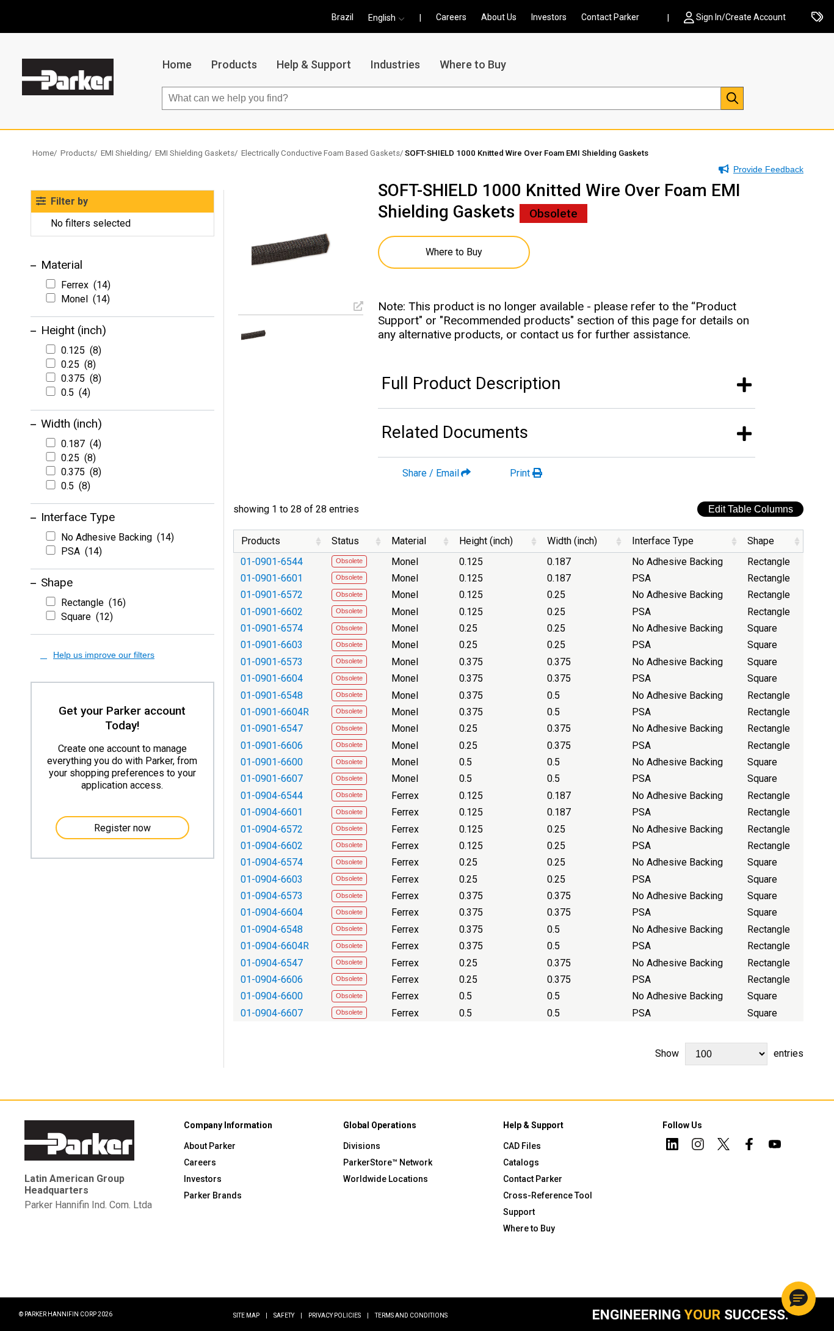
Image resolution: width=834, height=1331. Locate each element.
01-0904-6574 (272, 862)
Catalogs (521, 1162)
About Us (499, 17)
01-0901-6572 (272, 594)
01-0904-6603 (272, 879)
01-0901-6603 (272, 645)
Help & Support (314, 64)
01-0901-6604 (272, 678)
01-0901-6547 (272, 728)
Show (729, 1053)
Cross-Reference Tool (547, 1195)
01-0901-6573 (272, 662)
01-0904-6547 (272, 963)
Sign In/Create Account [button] (741, 17)
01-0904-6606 (272, 979)
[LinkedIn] (672, 1146)
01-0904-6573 (272, 896)
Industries (395, 64)
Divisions (361, 1146)
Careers (451, 17)
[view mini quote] (817, 17)
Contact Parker (610, 17)
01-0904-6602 (272, 845)
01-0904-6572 (272, 829)
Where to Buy (473, 64)
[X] (723, 1146)
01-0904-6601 (272, 812)
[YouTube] (775, 1146)
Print (520, 473)
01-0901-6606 (272, 745)
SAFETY (288, 1315)
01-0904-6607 (272, 1013)
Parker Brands (213, 1195)
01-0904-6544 (272, 795)
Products (234, 64)
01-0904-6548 (272, 929)
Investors (549, 17)
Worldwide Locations (385, 1179)
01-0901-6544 (272, 561)
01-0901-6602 (272, 612)
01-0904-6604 (272, 912)
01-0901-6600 (272, 762)
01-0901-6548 (272, 695)
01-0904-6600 (272, 996)
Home (177, 64)
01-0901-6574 (272, 628)
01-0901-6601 (272, 578)
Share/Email (430, 473)
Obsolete (349, 560)
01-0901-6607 (272, 778)
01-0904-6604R (275, 946)
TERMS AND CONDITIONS (411, 1315)
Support (519, 1212)
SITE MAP (250, 1315)
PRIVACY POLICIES (338, 1315)
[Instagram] (698, 1146)
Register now (122, 828)
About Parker (210, 1146)
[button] (390, 18)
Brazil (343, 17)
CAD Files (522, 1146)
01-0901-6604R (275, 712)
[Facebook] (749, 1146)
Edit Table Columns (750, 509)
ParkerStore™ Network (387, 1162)
